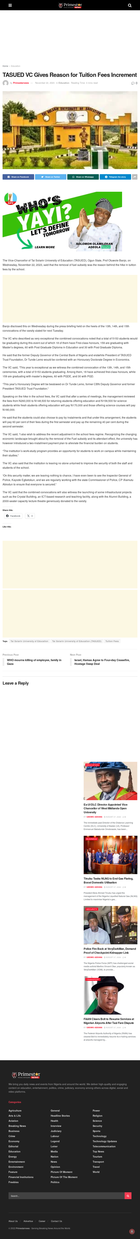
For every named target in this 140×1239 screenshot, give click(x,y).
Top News (98, 1151)
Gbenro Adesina (94, 817)
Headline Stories (60, 1115)
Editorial (13, 1146)
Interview (56, 1126)
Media (54, 1151)
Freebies (14, 1182)
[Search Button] (128, 1195)
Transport (93, 979)
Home (5, 65)
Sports (96, 1131)
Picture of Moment (61, 1172)
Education (15, 65)
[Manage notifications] (132, 1231)
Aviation (13, 1120)
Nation (54, 1156)
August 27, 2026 (113, 817)
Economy (14, 1141)
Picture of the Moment (64, 1177)
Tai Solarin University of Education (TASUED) (77, 641)
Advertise (28, 1221)
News (54, 1161)
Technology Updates (105, 1141)
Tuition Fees (112, 641)
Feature (13, 1172)
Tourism (97, 1156)
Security (91, 909)
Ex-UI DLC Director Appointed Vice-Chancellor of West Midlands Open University (106, 808)
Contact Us (56, 1221)
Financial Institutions (21, 1177)
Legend (55, 1141)
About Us (13, 1221)
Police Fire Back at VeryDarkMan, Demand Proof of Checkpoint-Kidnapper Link (110, 950)
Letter (54, 1146)
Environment (16, 1166)
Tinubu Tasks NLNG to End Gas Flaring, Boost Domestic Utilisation (108, 880)
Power (96, 1110)
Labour (55, 1136)
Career (42, 1221)
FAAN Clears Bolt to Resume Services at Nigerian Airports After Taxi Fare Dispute (109, 1021)
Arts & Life (15, 1115)
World (96, 1172)
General (55, 1110)
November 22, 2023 (44, 82)
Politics (55, 1182)
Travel (96, 1166)
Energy (13, 1156)
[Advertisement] (70, 40)
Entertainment (17, 1161)
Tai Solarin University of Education (29, 641)
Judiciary (56, 1131)
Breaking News (17, 1126)
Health (54, 1120)
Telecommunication (104, 1146)
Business (91, 838)
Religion (97, 1115)
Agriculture (15, 1110)
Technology (100, 1136)
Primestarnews (21, 82)
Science (97, 1120)
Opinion (55, 1166)
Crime (12, 1136)
